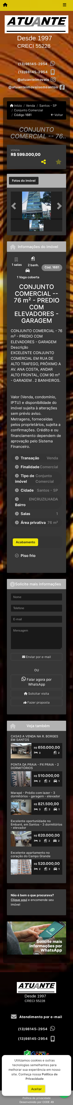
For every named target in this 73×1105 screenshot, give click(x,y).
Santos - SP (48, 105)
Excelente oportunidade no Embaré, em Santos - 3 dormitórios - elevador (36, 824)
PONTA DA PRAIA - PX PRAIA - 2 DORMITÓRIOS (35, 766)
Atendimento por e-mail (40, 1017)
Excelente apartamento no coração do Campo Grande (30, 854)
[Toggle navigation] (64, 5)
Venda (30, 105)
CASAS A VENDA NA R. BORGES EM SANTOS (34, 738)
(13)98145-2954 (33, 64)
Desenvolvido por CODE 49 (36, 1102)
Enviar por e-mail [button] (38, 657)
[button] (14, 206)
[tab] (24, 181)
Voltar (58, 115)
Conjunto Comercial (28, 110)
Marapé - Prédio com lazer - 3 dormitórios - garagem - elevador (35, 794)
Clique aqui (19, 900)
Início (17, 105)
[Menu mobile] (5, 5)
